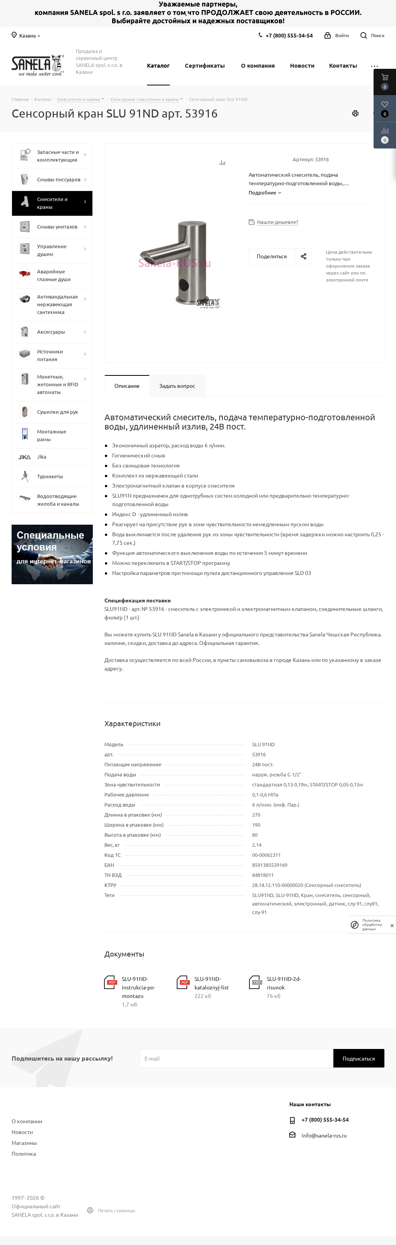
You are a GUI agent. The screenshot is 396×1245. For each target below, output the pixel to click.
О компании (27, 1120)
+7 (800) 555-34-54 (289, 35)
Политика (24, 1153)
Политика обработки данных (372, 924)
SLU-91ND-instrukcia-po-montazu (138, 987)
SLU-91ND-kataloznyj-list (212, 983)
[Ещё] (374, 65)
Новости (22, 1131)
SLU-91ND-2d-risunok (284, 983)
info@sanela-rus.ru (324, 1135)
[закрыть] (392, 925)
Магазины (24, 1142)
